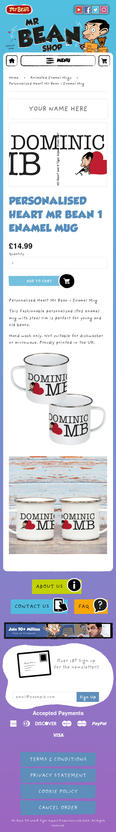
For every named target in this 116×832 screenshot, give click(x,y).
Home (14, 77)
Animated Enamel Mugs (50, 77)
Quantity (16, 254)
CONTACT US (32, 606)
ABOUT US (49, 586)
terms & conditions (58, 759)
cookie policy (58, 791)
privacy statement (58, 775)
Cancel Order (58, 807)
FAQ (83, 606)
